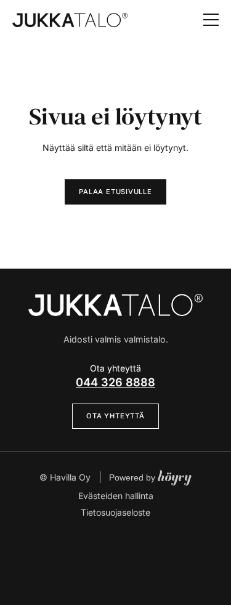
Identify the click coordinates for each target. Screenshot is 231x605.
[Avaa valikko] (211, 20)
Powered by (150, 477)
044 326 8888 (115, 382)
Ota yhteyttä (115, 416)
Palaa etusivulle (115, 191)
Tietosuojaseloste (115, 512)
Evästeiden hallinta (115, 495)
